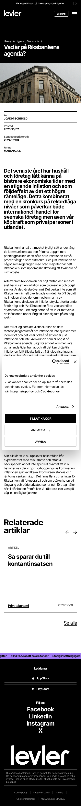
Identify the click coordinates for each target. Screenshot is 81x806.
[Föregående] (67, 532)
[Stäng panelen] (75, 361)
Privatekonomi (18, 606)
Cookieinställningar (26, 798)
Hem (7, 41)
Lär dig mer (18, 41)
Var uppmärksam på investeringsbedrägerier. (40, 3)
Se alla (70, 623)
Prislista (59, 792)
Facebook (40, 709)
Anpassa (62, 406)
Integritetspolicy (22, 391)
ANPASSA (38, 430)
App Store (43, 678)
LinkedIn (40, 716)
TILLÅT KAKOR (41, 418)
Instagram (40, 723)
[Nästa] (75, 532)
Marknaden (33, 41)
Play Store (43, 688)
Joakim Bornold (16, 118)
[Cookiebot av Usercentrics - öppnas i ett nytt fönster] (52, 361)
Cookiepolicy (50, 391)
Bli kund (61, 13)
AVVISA (40, 441)
